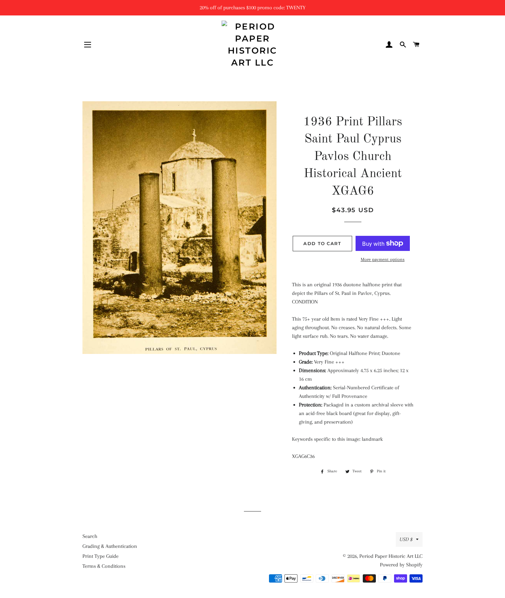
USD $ (406, 539)
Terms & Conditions (103, 566)
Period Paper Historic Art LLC (391, 556)
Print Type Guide (100, 556)
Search (89, 536)
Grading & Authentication (109, 546)
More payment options (383, 259)
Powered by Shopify (401, 565)
